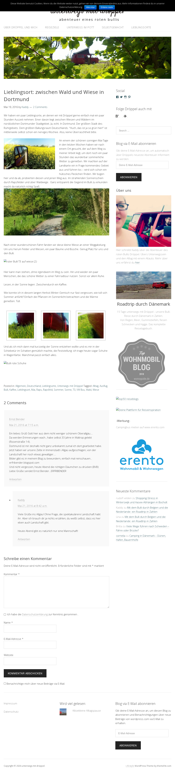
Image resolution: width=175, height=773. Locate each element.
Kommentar (12, 574)
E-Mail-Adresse (13, 639)
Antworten (15, 479)
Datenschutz (11, 711)
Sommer (58, 389)
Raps (39, 389)
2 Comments (40, 107)
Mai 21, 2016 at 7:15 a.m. (24, 425)
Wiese (96, 389)
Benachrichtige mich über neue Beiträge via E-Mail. (36, 683)
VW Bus (81, 389)
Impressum (10, 703)
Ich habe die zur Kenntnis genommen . (42, 614)
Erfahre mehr (107, 7)
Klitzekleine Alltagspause (87, 710)
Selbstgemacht (113, 27)
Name (8, 622)
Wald (88, 389)
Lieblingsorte (141, 27)
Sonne (68, 389)
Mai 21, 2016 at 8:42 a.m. (32, 505)
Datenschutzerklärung (35, 614)
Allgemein (20, 386)
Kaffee (12, 389)
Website (8, 655)
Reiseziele (52, 27)
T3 (74, 389)
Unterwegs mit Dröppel (70, 386)
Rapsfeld (48, 389)
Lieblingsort (23, 389)
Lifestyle (130, 765)
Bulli (6, 389)
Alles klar (90, 7)
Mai (33, 389)
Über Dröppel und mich (20, 27)
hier (137, 262)
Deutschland (34, 386)
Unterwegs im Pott (80, 27)
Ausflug (103, 386)
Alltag (95, 386)
